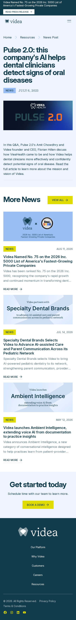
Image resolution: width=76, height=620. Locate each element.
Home (7, 37)
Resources (27, 37)
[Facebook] (5, 612)
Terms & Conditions (14, 606)
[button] (69, 21)
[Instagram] (11, 612)
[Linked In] (18, 612)
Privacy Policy (47, 601)
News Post (50, 37)
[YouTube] (24, 612)
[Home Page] (13, 21)
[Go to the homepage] (38, 532)
